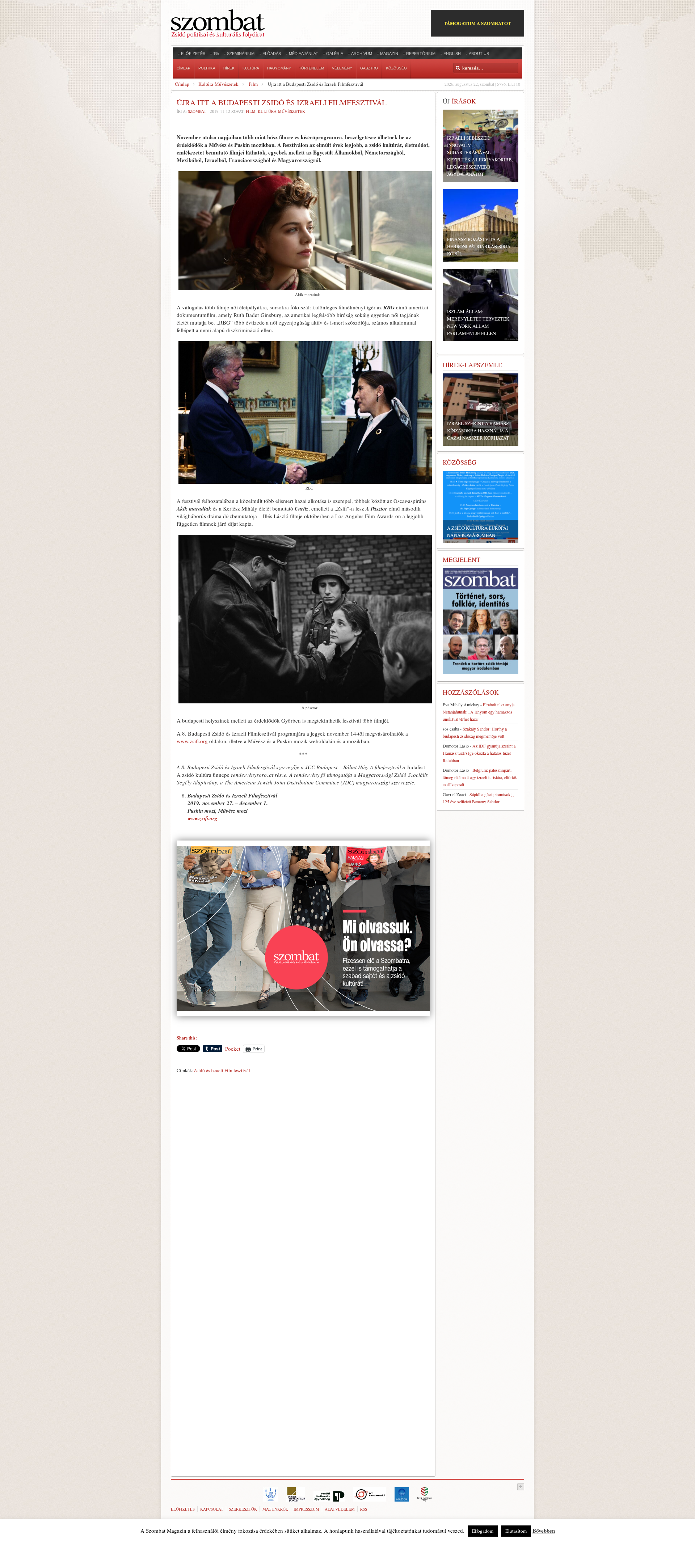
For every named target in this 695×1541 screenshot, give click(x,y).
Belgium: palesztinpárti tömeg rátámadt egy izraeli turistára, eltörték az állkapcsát (480, 777)
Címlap (182, 84)
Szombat (197, 111)
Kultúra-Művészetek (218, 84)
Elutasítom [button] (516, 1531)
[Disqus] (303, 1177)
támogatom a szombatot (477, 23)
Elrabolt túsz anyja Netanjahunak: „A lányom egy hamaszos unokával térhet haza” (478, 712)
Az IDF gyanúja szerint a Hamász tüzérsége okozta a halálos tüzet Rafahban (479, 753)
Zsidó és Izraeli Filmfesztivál (222, 1070)
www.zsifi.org (192, 741)
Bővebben (543, 1530)
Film (253, 84)
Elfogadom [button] (482, 1531)
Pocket (232, 1048)
